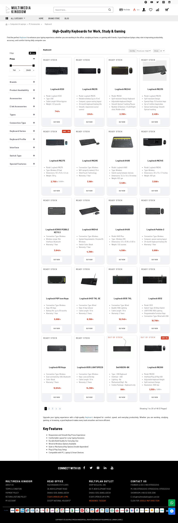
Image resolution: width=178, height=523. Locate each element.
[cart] (167, 10)
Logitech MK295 (90, 160)
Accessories (16, 98)
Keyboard (23, 37)
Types (13, 114)
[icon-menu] (84, 468)
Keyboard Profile (18, 139)
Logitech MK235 (155, 89)
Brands (13, 82)
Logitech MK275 (57, 160)
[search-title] (109, 9)
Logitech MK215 (89, 89)
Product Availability (19, 90)
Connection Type (18, 122)
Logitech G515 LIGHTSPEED (90, 367)
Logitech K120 (57, 89)
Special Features (18, 163)
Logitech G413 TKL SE (90, 298)
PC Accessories (34, 24)
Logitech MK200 (155, 367)
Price (12, 58)
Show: (156, 51)
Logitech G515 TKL (123, 298)
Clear (33, 53)
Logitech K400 (123, 229)
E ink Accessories (18, 106)
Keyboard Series (18, 131)
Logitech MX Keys (57, 367)
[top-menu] (8, 2)
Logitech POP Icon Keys (57, 298)
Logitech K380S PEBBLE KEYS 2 (57, 230)
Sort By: (132, 51)
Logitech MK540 (90, 229)
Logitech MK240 (123, 89)
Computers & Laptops (18, 24)
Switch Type (15, 155)
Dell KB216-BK (122, 367)
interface (14, 147)
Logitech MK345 (155, 160)
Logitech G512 (155, 298)
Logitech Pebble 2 (155, 229)
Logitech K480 (123, 160)
